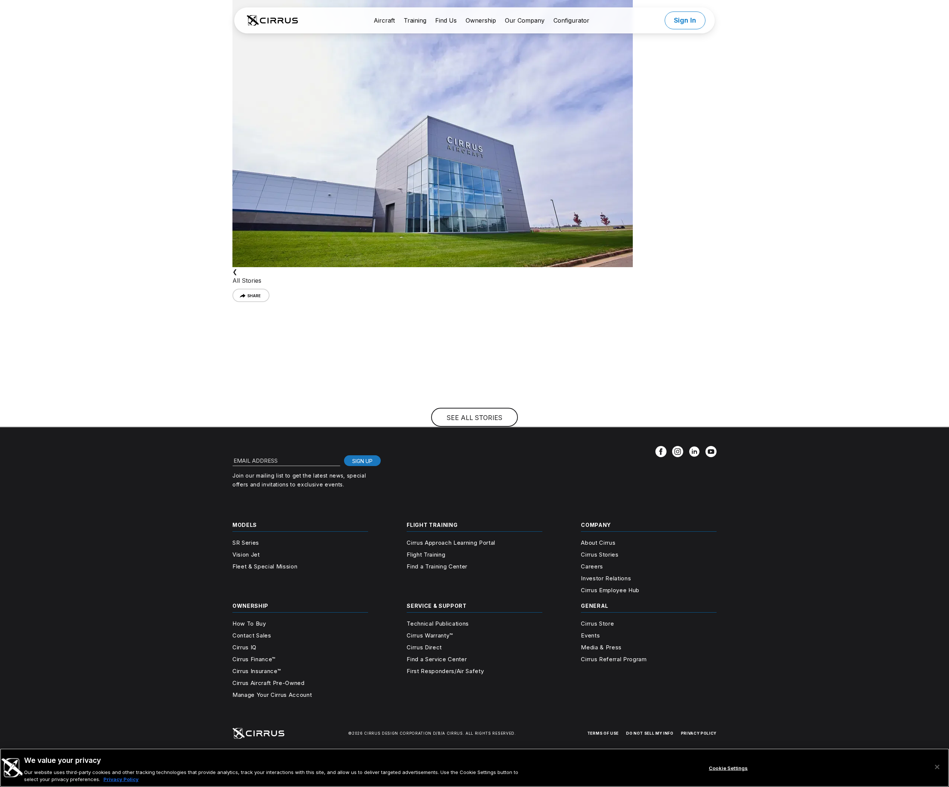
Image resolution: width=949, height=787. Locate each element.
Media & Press (601, 647)
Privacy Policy (121, 779)
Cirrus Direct (424, 647)
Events (590, 635)
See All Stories (474, 418)
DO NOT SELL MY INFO (650, 733)
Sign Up (362, 461)
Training (415, 20)
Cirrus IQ (244, 647)
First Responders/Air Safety (445, 671)
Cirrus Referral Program (614, 659)
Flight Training (426, 554)
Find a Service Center (437, 659)
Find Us (446, 20)
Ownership (481, 20)
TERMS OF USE (603, 733)
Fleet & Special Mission (264, 566)
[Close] (937, 767)
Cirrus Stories (599, 554)
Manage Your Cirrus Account (272, 694)
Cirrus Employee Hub (610, 590)
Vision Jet (246, 554)
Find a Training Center (437, 566)
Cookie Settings (728, 768)
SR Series (245, 542)
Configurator (571, 20)
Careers (592, 566)
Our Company (525, 20)
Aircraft (384, 20)
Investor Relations (606, 578)
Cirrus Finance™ (253, 659)
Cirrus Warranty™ (430, 635)
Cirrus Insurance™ (256, 671)
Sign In (685, 20)
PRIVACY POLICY (699, 733)
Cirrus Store (597, 623)
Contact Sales (251, 635)
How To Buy (249, 623)
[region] (474, 767)
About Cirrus (598, 542)
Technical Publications (438, 623)
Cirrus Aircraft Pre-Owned (268, 682)
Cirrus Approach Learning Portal (451, 542)
